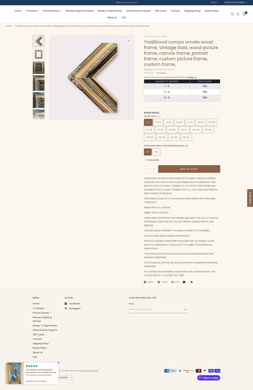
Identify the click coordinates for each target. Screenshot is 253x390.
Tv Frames (31, 10)
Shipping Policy (192, 10)
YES (156, 151)
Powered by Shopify (89, 370)
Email (131, 303)
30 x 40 (186, 137)
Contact (175, 10)
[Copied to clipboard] (192, 282)
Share (150, 282)
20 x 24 (196, 129)
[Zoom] (129, 41)
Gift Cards (160, 10)
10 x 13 (179, 122)
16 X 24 (172, 129)
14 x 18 (149, 129)
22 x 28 (208, 129)
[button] (58, 362)
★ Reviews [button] (250, 197)
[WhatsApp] (185, 282)
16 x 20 (160, 129)
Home (18, 10)
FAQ (124, 17)
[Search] (232, 14)
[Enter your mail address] (185, 309)
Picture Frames (51, 10)
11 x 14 (190, 122)
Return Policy (212, 10)
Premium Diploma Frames (80, 10)
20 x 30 (149, 137)
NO (147, 151)
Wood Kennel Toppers (138, 10)
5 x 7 (148, 122)
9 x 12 (168, 122)
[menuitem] (17, 10)
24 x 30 (161, 137)
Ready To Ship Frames (110, 10)
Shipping (148, 69)
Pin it (177, 282)
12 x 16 (201, 122)
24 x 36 (174, 137)
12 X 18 (212, 122)
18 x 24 (184, 129)
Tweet (164, 282)
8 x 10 (158, 122)
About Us (112, 17)
